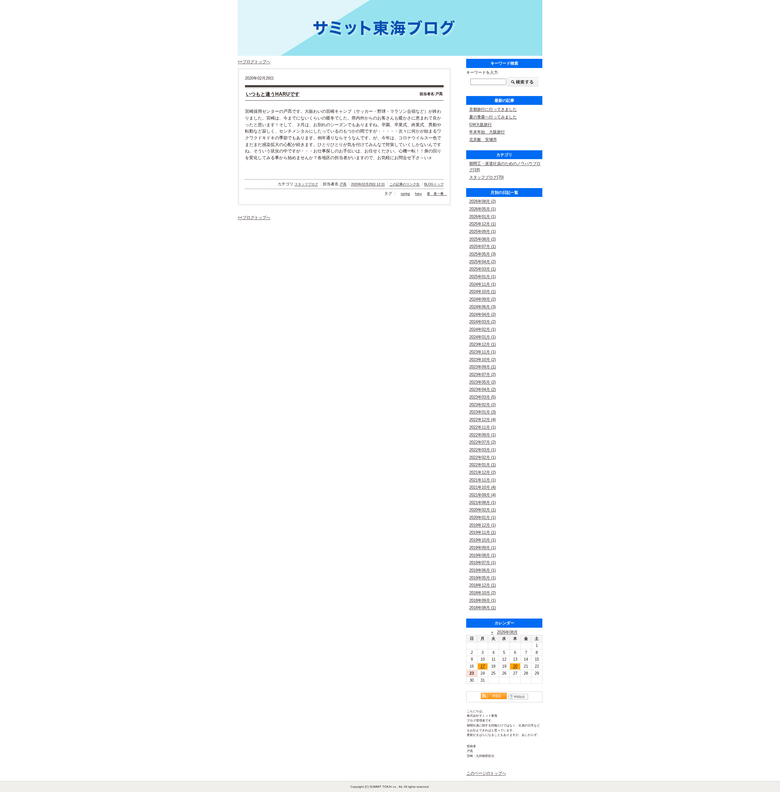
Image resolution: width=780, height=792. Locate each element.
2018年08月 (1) (482, 607)
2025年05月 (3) (482, 254)
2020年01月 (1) (482, 517)
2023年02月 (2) (482, 404)
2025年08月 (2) (482, 239)
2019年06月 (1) (482, 570)
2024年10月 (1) (482, 291)
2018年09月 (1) (482, 600)
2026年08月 (507, 632)
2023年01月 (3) (482, 412)
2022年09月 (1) (482, 435)
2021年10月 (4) (482, 487)
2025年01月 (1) (482, 276)
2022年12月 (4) (482, 419)
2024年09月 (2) (482, 299)
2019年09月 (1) (482, 547)
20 (515, 666)
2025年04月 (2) (482, 261)
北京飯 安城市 (483, 139)
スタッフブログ (306, 184)
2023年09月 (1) (482, 367)
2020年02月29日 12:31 (368, 184)
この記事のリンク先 (404, 184)
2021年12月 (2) (482, 472)
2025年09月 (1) (482, 231)
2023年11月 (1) (482, 352)
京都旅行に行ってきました (493, 109)
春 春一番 (437, 193)
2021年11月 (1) (482, 480)
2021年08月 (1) (482, 502)
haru (418, 193)
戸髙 (343, 184)
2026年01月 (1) (482, 216)
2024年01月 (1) (482, 337)
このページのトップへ (486, 773)
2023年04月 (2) (482, 389)
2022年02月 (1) (482, 457)
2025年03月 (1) (482, 269)
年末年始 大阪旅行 (487, 132)
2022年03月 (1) (482, 450)
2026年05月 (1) (482, 209)
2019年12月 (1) (482, 525)
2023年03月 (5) (482, 397)
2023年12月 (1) (482, 344)
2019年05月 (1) (482, 578)
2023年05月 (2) (482, 382)
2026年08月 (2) (482, 201)
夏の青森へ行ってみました (493, 117)
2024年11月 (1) (482, 284)
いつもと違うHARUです (273, 94)
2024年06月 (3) (482, 307)
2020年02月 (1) (482, 510)
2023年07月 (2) (482, 374)
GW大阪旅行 (480, 124)
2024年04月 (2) (482, 314)
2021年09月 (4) (482, 495)
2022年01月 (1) (482, 464)
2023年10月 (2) (482, 359)
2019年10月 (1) (482, 540)
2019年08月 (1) (482, 555)
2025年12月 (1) (482, 224)
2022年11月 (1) (482, 427)
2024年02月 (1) (482, 329)
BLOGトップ (434, 184)
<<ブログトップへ (254, 61)
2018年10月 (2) (482, 592)
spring (405, 193)
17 (482, 666)
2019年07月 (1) (482, 562)
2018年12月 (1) (482, 585)
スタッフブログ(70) (486, 177)
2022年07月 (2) (482, 442)
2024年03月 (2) (482, 321)
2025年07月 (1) (482, 246)
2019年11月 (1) (482, 532)
